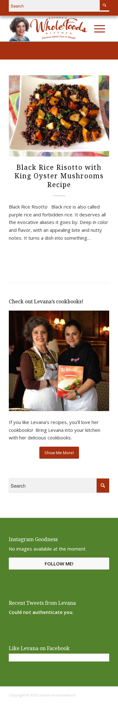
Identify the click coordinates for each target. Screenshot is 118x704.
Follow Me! (59, 563)
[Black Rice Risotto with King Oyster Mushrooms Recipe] (59, 116)
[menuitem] (86, 28)
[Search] (86, 28)
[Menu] (99, 28)
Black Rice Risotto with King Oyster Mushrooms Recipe (59, 176)
